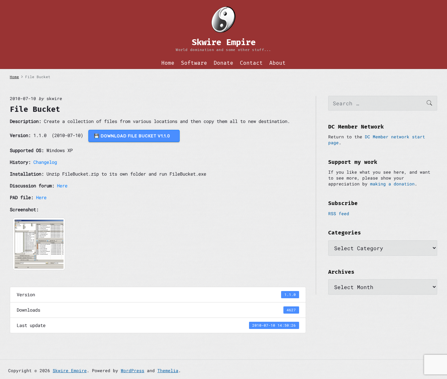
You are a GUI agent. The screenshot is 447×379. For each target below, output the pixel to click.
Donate (223, 63)
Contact (251, 63)
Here (62, 185)
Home (167, 63)
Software (194, 63)
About (277, 63)
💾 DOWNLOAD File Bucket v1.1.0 (134, 135)
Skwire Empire (70, 370)
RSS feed (338, 213)
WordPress (132, 370)
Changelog (45, 162)
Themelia (167, 370)
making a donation (392, 183)
